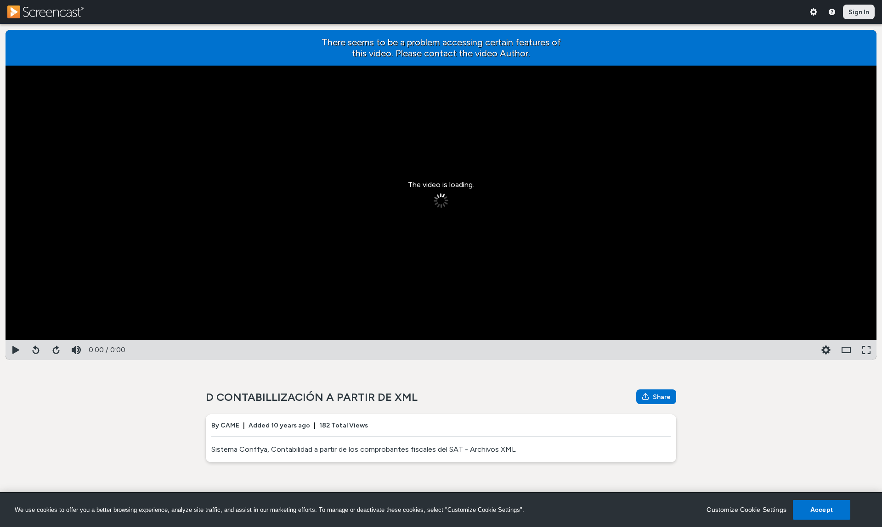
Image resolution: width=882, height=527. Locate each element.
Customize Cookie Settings (746, 509)
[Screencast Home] (51, 12)
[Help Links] (832, 12)
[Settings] (813, 12)
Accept (821, 509)
